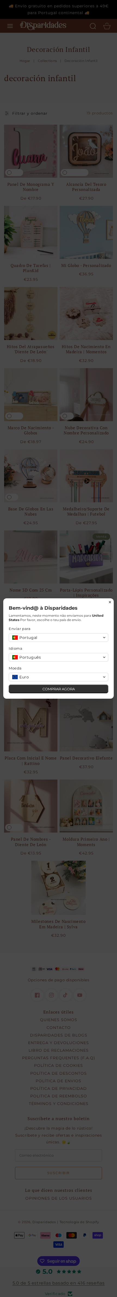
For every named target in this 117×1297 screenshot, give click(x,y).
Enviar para (20, 628)
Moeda (15, 668)
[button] (58, 637)
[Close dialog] (110, 602)
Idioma (16, 648)
